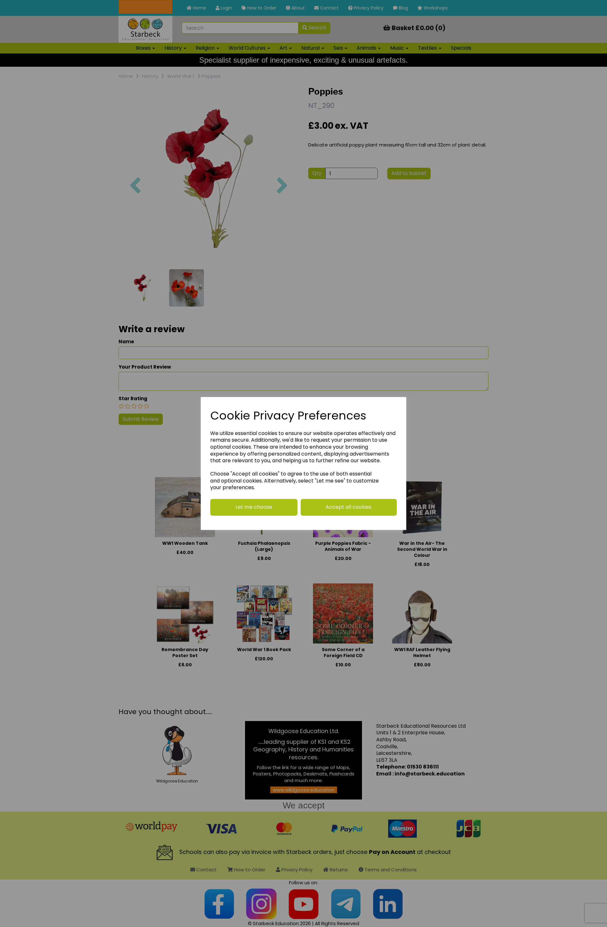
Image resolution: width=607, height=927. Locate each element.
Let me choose (254, 507)
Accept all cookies (348, 507)
